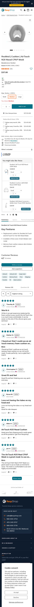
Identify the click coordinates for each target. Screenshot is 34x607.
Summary (4, 220)
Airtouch (5, 274)
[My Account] (24, 10)
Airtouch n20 (13, 274)
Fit (10, 280)
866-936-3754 (12, 519)
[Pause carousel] (32, 3)
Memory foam (13, 277)
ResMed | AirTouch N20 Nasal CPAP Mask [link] (19, 165)
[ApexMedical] (13, 492)
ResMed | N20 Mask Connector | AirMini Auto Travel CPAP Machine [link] (20, 202)
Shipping (27, 277)
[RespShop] (17, 501)
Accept (16, 592)
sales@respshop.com (14, 516)
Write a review (17, 265)
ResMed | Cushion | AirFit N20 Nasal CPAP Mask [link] (19, 184)
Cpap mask (22, 274)
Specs (15, 220)
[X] (10, 214)
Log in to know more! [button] (16, 5)
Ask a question (17, 269)
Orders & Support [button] (8, 548)
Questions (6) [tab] (25, 287)
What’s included (6, 149)
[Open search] (3, 293)
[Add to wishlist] (31, 68)
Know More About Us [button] (9, 538)
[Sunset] (27, 492)
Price (21, 277)
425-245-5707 (10, 522)
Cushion (5, 277)
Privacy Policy (10, 587)
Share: (3, 214)
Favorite (5, 280)
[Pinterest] (13, 214)
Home (3, 15)
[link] (6, 172)
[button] (5, 69)
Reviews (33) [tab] (9, 287)
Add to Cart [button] (14, 178)
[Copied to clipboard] (16, 214)
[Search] (21, 10)
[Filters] (8, 293)
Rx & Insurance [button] (7, 543)
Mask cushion (17, 280)
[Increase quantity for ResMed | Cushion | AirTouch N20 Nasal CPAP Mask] (9, 106)
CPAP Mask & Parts (12, 15)
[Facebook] (7, 214)
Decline (16, 597)
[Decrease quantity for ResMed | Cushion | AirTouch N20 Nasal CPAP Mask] (3, 106)
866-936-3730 (12, 525)
